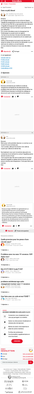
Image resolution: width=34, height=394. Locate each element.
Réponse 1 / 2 (5, 77)
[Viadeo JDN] (25, 388)
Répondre (10, 231)
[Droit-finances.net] (25, 385)
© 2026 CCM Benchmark (25, 374)
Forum (6, 4)
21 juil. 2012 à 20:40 (10, 82)
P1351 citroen (5, 62)
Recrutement (25, 370)
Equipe (15, 369)
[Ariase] (9, 392)
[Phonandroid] (25, 392)
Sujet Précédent (7, 7)
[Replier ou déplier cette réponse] (32, 77)
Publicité (28, 369)
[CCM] (25, 381)
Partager (16, 51)
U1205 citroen (5, 66)
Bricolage (4, 359)
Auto (3, 356)
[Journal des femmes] (9, 381)
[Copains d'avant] (9, 388)
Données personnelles (8, 372)
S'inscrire (17, 341)
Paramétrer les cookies (20, 372)
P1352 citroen (5, 60)
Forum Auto (12, 4)
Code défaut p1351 (6, 68)
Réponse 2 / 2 (5, 132)
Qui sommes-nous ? (8, 369)
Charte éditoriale (21, 369)
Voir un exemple (28, 354)
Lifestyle (4, 354)
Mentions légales (7, 374)
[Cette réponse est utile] (13, 96)
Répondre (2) (7, 51)
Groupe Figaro (15, 374)
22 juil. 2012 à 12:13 (19, 15)
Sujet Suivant (28, 7)
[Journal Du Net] (9, 385)
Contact (8, 370)
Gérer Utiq (28, 372)
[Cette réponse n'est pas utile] (18, 96)
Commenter (6, 96)
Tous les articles (14, 370)
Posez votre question (23, 231)
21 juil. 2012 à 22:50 (10, 138)
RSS (20, 370)
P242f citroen (5, 64)
